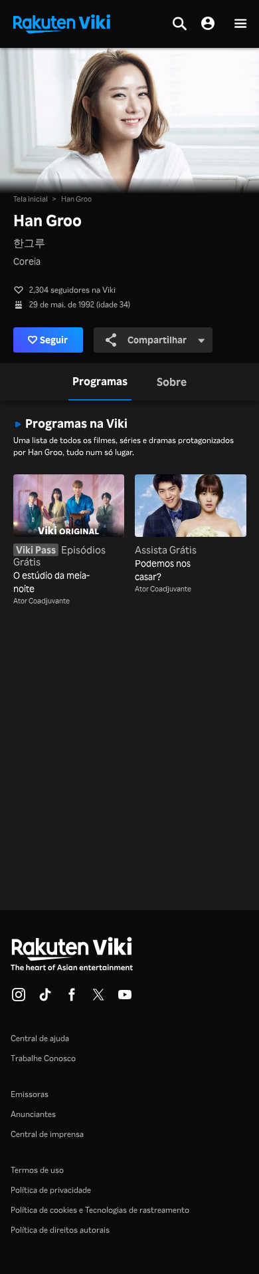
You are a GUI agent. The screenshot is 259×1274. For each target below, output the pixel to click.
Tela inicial (30, 199)
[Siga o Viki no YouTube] (125, 998)
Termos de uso (37, 1170)
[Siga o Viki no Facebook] (72, 998)
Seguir (54, 339)
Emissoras (29, 1094)
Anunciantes (33, 1114)
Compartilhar (157, 339)
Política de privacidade (51, 1190)
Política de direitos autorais (60, 1230)
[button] (240, 24)
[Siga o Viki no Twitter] (98, 998)
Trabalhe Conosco (43, 1058)
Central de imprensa (47, 1134)
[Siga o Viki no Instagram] (19, 998)
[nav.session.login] (207, 24)
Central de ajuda (40, 1038)
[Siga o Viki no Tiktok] (45, 998)
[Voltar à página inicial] (61, 23)
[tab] (99, 381)
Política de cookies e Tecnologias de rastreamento (100, 1210)
